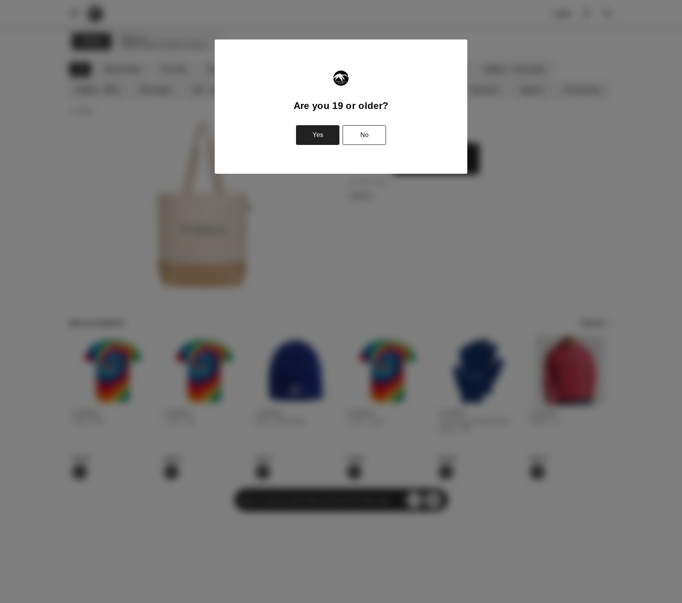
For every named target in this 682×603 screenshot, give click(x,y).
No (364, 134)
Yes (318, 134)
